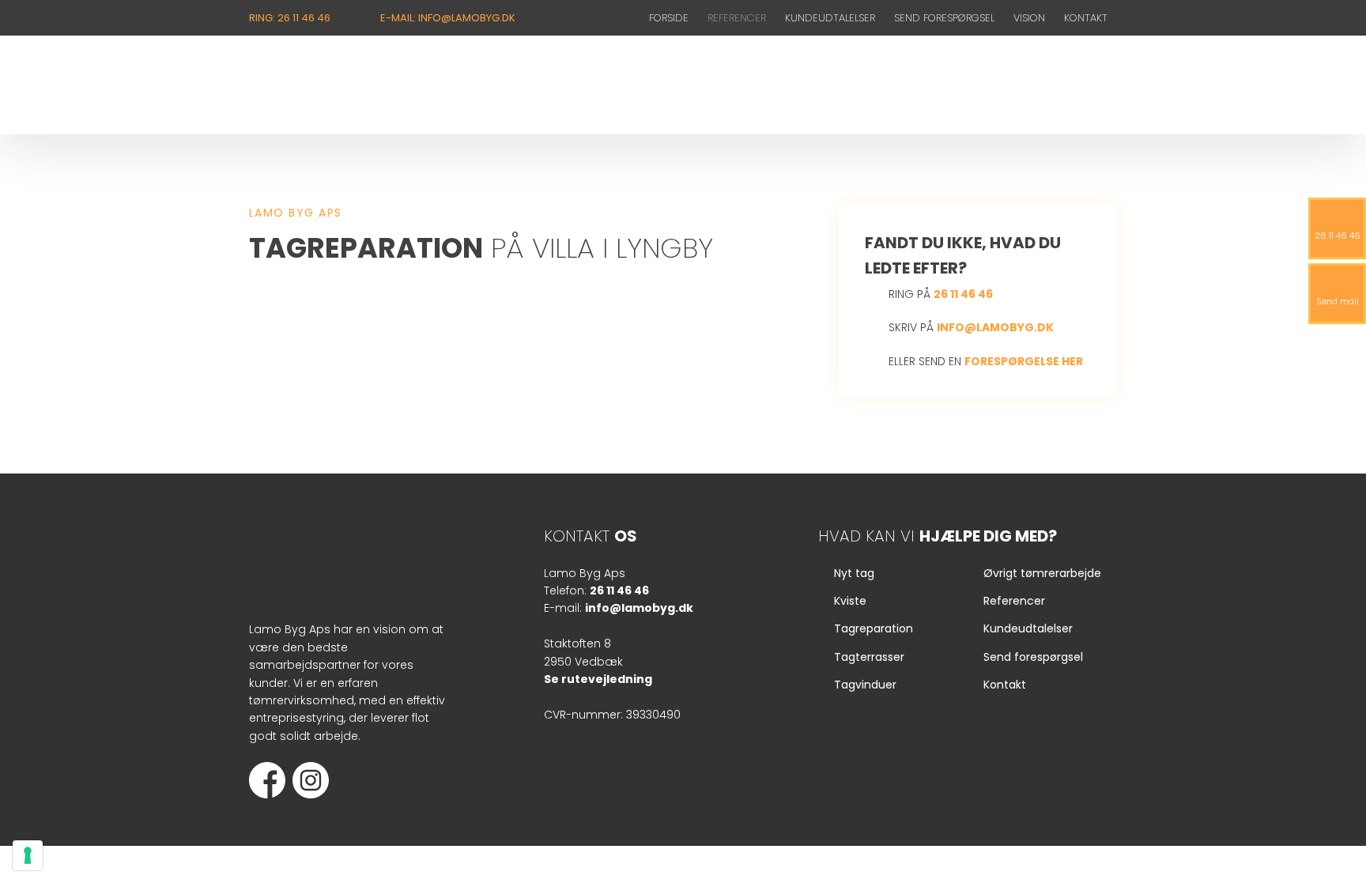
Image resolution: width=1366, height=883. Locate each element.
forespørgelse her (1023, 361)
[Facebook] (267, 777)
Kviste (591, 85)
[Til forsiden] (292, 85)
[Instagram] (310, 778)
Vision (1029, 17)
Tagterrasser (787, 85)
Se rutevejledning (598, 679)
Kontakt (1086, 17)
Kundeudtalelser (830, 17)
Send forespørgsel (944, 17)
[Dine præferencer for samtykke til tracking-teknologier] (28, 855)
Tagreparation (677, 85)
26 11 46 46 (963, 294)
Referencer (737, 17)
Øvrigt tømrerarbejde (1015, 85)
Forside (669, 17)
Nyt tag (527, 85)
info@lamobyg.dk (995, 327)
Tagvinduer (888, 85)
